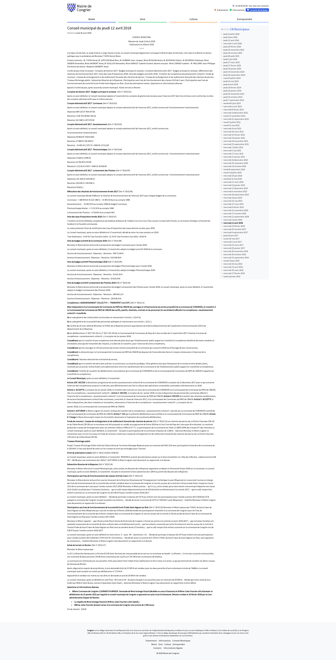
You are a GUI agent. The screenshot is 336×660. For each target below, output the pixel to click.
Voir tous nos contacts (259, 5)
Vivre (160, 644)
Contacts (157, 648)
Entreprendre (179, 644)
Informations (165, 640)
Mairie (154, 644)
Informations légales (173, 648)
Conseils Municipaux (181, 640)
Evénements (151, 640)
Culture (167, 644)
